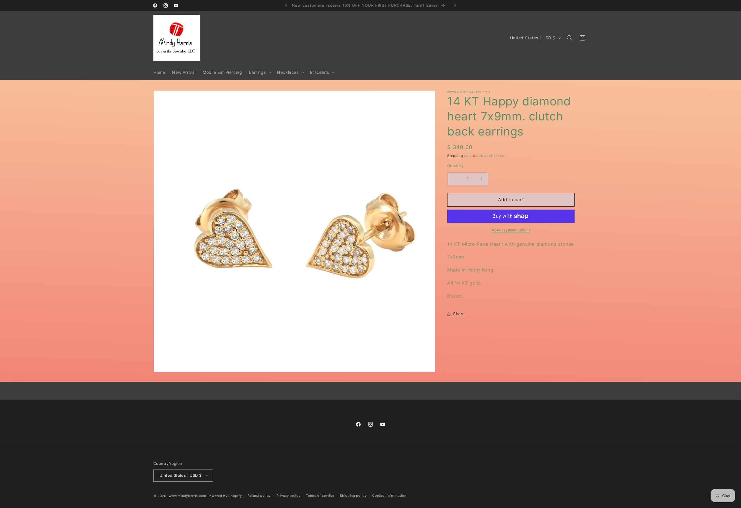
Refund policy (259, 496)
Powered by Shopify (225, 496)
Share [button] (459, 313)
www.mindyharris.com (187, 496)
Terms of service (320, 496)
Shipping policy (353, 496)
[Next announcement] (455, 5)
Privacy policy (288, 496)
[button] (259, 72)
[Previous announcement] (285, 5)
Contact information (389, 496)
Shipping (455, 155)
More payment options (511, 230)
